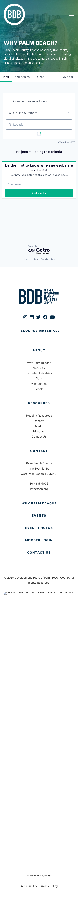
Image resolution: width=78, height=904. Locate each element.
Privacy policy (30, 259)
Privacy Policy (48, 886)
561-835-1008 (39, 483)
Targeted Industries (39, 373)
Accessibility (28, 886)
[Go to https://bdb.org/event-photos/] (39, 528)
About (39, 350)
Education (39, 431)
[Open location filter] (67, 124)
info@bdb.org (39, 489)
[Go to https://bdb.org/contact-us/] (39, 552)
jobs (6, 77)
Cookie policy (48, 259)
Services (39, 368)
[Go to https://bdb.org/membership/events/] (39, 515)
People (39, 389)
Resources (39, 403)
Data (39, 378)
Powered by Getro (66, 142)
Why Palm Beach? (39, 363)
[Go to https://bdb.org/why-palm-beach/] (39, 503)
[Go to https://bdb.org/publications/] (39, 334)
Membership (39, 383)
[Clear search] (67, 101)
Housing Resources (39, 415)
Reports (39, 421)
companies (22, 77)
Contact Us (39, 436)
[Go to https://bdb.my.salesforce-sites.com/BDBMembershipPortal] (39, 540)
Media (39, 426)
